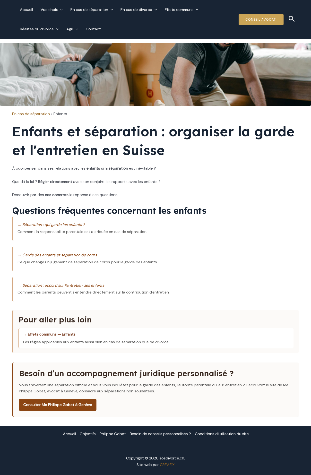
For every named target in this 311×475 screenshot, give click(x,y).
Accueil (26, 9)
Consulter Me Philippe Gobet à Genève (57, 404)
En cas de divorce (136, 9)
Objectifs (88, 433)
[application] (60, 9)
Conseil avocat (261, 19)
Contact (93, 29)
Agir (69, 29)
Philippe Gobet (113, 433)
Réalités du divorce (37, 29)
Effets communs (179, 9)
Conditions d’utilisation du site (222, 433)
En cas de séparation (89, 9)
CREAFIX (167, 464)
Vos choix (49, 9)
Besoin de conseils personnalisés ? (160, 433)
